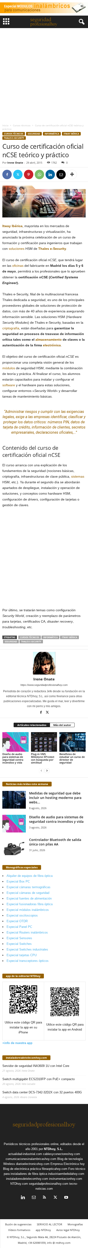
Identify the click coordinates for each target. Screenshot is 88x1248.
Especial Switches (19, 944)
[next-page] (47, 770)
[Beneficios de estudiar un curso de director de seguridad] (72, 742)
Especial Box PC (18, 881)
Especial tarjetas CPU (22, 955)
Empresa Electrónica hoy (67, 1164)
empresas (42, 417)
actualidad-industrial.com (25, 1154)
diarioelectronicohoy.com (33, 1164)
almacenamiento (48, 339)
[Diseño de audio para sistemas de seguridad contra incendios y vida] (15, 742)
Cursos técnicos (22, 125)
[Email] (61, 174)
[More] (72, 174)
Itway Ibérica (71, 133)
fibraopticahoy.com (54, 1169)
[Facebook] (7, 174)
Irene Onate (15, 162)
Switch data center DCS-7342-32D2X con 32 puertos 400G (42, 1092)
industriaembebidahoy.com (66, 1174)
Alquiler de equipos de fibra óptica (30, 876)
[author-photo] (44, 663)
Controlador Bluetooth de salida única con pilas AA (55, 841)
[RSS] (44, 1198)
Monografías (75, 1224)
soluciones (16, 248)
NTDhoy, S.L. (53, 1149)
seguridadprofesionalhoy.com (48, 1183)
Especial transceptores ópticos (28, 961)
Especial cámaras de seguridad (28, 893)
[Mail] (33, 1198)
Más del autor (62, 725)
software (8, 385)
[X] (18, 174)
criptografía (10, 328)
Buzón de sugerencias (18, 1224)
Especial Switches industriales (27, 949)
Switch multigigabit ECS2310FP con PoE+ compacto (38, 1079)
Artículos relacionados (31, 725)
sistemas (77, 476)
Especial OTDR (17, 921)
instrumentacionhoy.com (65, 1178)
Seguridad (34, 133)
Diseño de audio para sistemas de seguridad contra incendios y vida (12, 758)
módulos (8, 368)
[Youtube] (66, 1198)
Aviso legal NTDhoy (68, 1230)
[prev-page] (41, 770)
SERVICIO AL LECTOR (49, 1224)
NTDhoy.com (19, 1183)
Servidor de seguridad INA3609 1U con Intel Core (35, 1066)
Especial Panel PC (19, 927)
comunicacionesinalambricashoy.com (31, 1159)
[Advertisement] (44, 74)
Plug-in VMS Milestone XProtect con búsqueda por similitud (42, 758)
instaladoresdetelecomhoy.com (26, 1057)
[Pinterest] (28, 174)
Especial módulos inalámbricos (28, 910)
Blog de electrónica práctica (22, 1169)
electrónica (52, 345)
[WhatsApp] (39, 174)
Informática (52, 133)
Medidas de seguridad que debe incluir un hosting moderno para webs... (55, 797)
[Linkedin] (50, 174)
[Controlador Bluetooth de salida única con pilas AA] (14, 846)
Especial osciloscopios (22, 915)
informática (50, 637)
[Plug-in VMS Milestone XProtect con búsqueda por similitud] (44, 742)
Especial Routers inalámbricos (27, 932)
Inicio (5, 125)
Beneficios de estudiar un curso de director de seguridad (72, 758)
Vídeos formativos (19, 1230)
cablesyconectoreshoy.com (61, 1154)
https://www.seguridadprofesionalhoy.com (44, 684)
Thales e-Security (14, 138)
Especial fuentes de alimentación (29, 898)
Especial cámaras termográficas (28, 887)
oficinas (17, 265)
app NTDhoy (43, 1230)
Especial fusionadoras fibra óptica (30, 904)
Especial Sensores (19, 938)
